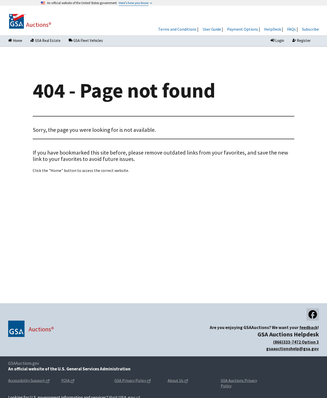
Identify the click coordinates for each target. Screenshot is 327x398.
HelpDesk (272, 29)
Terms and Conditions (177, 29)
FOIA (76, 381)
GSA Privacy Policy (136, 381)
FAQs (291, 29)
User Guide (212, 29)
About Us (186, 381)
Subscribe (310, 29)
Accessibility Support (30, 381)
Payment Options (242, 29)
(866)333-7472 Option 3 (296, 342)
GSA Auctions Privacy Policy (239, 383)
